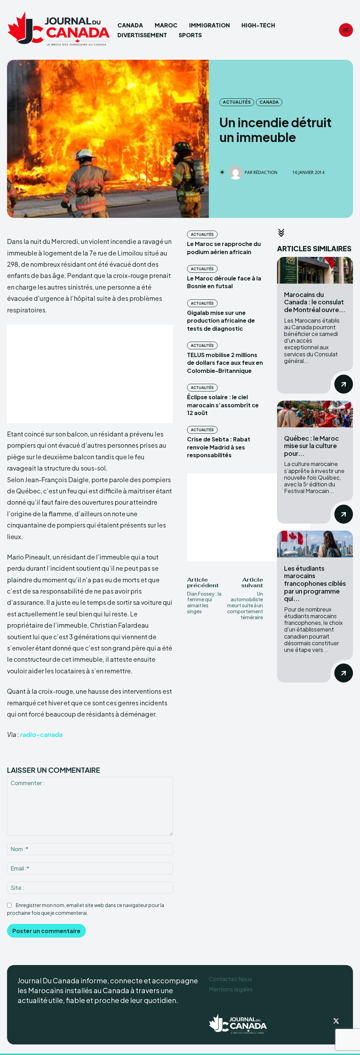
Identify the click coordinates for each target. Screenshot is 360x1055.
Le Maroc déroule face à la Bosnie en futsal (224, 282)
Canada (269, 102)
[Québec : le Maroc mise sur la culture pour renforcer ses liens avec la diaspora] (315, 414)
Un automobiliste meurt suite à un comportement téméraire (245, 605)
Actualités (237, 102)
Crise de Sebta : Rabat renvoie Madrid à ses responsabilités (218, 447)
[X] (336, 1021)
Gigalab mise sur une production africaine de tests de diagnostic (221, 320)
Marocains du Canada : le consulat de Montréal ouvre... (314, 301)
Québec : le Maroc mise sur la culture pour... (311, 445)
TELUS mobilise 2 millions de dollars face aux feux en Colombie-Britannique (225, 362)
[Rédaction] (237, 173)
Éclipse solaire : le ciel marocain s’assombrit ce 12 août (223, 404)
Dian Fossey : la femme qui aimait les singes (204, 602)
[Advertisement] (90, 374)
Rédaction (265, 172)
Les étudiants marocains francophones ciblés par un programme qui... (315, 583)
